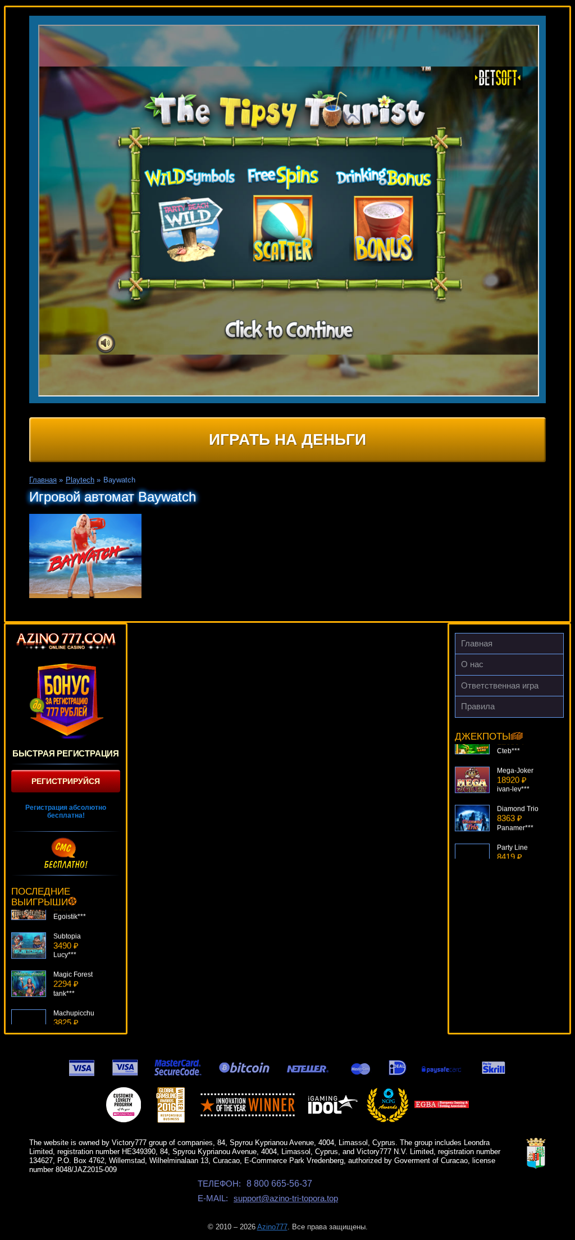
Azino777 (272, 1227)
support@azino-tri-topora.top (286, 1198)
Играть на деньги (287, 439)
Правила (478, 706)
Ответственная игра (500, 685)
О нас (472, 664)
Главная (476, 643)
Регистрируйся (65, 781)
